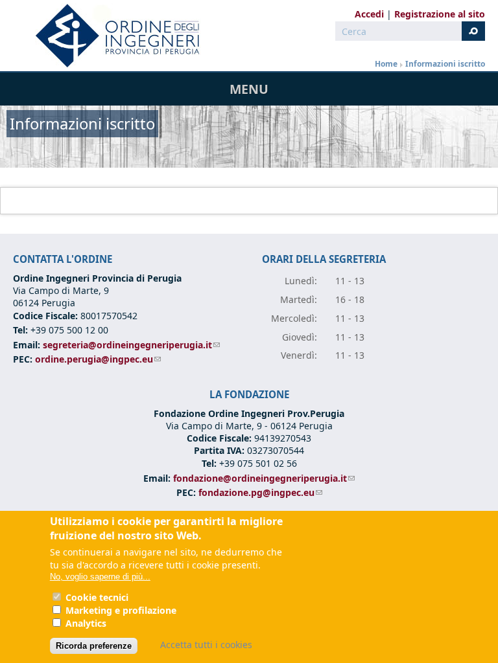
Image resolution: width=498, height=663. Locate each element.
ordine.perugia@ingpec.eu (98, 359)
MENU (249, 89)
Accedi (369, 14)
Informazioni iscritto (445, 63)
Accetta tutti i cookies (206, 644)
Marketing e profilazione (120, 610)
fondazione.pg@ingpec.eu (260, 492)
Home (386, 63)
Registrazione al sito (439, 14)
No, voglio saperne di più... (100, 576)
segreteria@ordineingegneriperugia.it (131, 345)
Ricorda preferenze (94, 646)
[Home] (112, 35)
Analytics (85, 623)
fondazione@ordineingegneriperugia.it (264, 478)
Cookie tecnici (96, 597)
